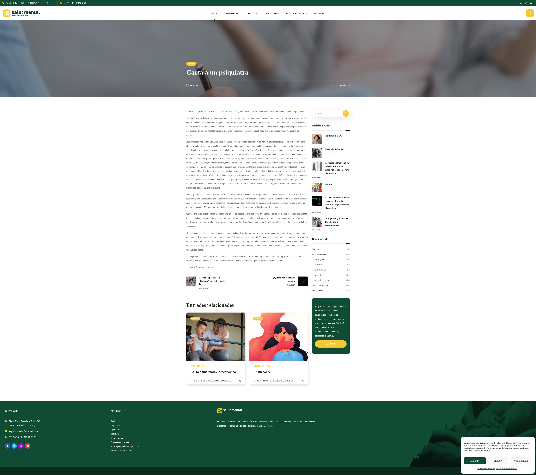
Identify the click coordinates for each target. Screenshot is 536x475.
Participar (115, 434)
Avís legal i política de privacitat (506, 469)
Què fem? (115, 429)
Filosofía (332, 265)
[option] (215, 351)
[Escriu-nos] (531, 3)
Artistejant (332, 260)
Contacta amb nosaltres (121, 442)
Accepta (474, 461)
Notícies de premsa (331, 285)
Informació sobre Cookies (486, 469)
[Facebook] (515, 3)
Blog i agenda (117, 438)
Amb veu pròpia (331, 254)
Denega (498, 461)
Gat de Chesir (332, 270)
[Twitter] (521, 3)
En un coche (262, 372)
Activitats (331, 249)
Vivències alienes (332, 280)
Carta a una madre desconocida (213, 372)
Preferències (521, 461)
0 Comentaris (342, 85)
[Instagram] (526, 3)
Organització (116, 425)
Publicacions (331, 291)
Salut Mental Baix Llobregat (215, 381)
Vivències (191, 64)
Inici (113, 421)
